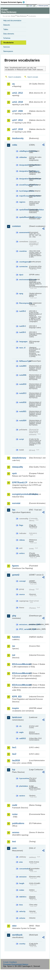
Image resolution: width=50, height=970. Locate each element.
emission (23, 877)
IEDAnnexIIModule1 (20, 664)
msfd (14, 805)
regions (22, 202)
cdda (14, 145)
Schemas (6, 38)
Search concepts (32, 77)
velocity (22, 911)
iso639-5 (22, 332)
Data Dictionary (22, 16)
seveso (15, 832)
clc (20, 726)
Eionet (13, 16)
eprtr (14, 473)
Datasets (6, 25)
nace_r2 (22, 348)
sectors (22, 796)
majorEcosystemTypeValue (24, 196)
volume (22, 918)
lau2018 (16, 760)
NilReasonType (24, 361)
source (22, 594)
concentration (24, 869)
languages (23, 341)
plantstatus (23, 786)
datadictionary (19, 458)
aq (13, 84)
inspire (15, 708)
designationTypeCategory (24, 171)
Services (6, 47)
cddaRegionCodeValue (24, 151)
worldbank (17, 935)
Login (30, 5)
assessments (24, 232)
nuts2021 (22, 411)
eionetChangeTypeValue (24, 185)
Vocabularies (8, 43)
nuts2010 (22, 384)
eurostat (16, 503)
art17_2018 (17, 129)
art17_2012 (17, 120)
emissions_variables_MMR (24, 624)
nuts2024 (22, 420)
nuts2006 (22, 375)
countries (23, 251)
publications (18, 823)
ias (13, 646)
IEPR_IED (17, 696)
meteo (21, 890)
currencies (23, 266)
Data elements (8, 34)
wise (14, 926)
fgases (15, 566)
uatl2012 (22, 738)
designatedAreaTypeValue (24, 165)
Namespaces (8, 51)
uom (14, 848)
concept (22, 581)
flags (21, 525)
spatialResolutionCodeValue (24, 217)
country (22, 944)
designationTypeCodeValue (24, 179)
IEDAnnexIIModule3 (20, 673)
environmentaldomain (24, 280)
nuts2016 (22, 402)
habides (16, 637)
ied (13, 655)
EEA (13, 2)
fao (13, 510)
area (21, 862)
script (21, 439)
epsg (21, 293)
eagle (21, 732)
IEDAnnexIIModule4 (20, 685)
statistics (22, 897)
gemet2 (15, 575)
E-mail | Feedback (10, 962)
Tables (5, 29)
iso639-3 (22, 326)
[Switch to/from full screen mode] (34, 5)
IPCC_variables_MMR (24, 629)
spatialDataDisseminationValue (24, 210)
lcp (13, 769)
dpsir (21, 275)
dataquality (17, 467)
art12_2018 (17, 102)
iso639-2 (22, 311)
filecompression (24, 303)
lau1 (14, 747)
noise (15, 814)
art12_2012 (17, 93)
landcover (17, 717)
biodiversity (18, 138)
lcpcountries (24, 778)
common (16, 226)
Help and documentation (12, 21)
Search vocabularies (14, 77)
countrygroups (24, 262)
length (21, 883)
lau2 (14, 754)
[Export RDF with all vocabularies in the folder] (43, 145)
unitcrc (22, 553)
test (14, 841)
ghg (14, 616)
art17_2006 (17, 111)
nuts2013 (22, 393)
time (21, 905)
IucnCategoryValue (24, 191)
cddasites (23, 157)
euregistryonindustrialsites (20, 494)
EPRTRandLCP (19, 482)
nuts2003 (22, 366)
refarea (22, 540)
